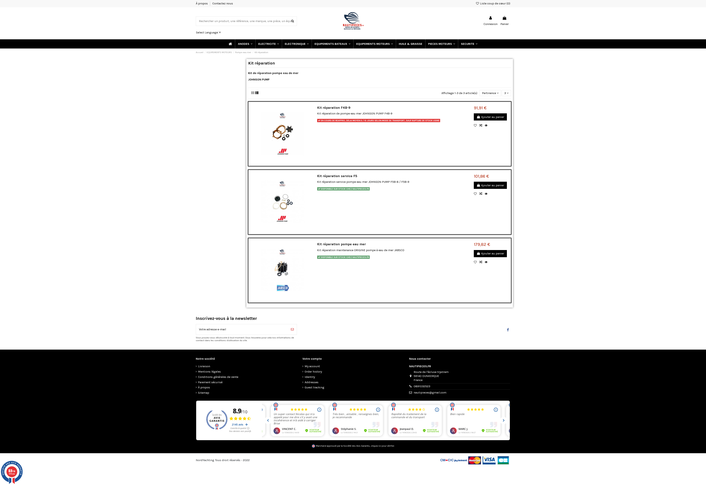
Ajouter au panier (492, 117)
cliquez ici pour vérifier (382, 446)
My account (312, 366)
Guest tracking (314, 387)
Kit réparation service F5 (337, 176)
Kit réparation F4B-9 (333, 108)
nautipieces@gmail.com (430, 392)
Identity (310, 377)
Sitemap (203, 392)
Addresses (311, 382)
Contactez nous (222, 3)
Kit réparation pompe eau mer (341, 244)
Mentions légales (209, 371)
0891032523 (422, 386)
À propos (202, 3)
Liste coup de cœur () (494, 3)
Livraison (204, 366)
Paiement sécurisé (210, 382)
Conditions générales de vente (218, 377)
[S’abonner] (292, 329)
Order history (313, 371)
